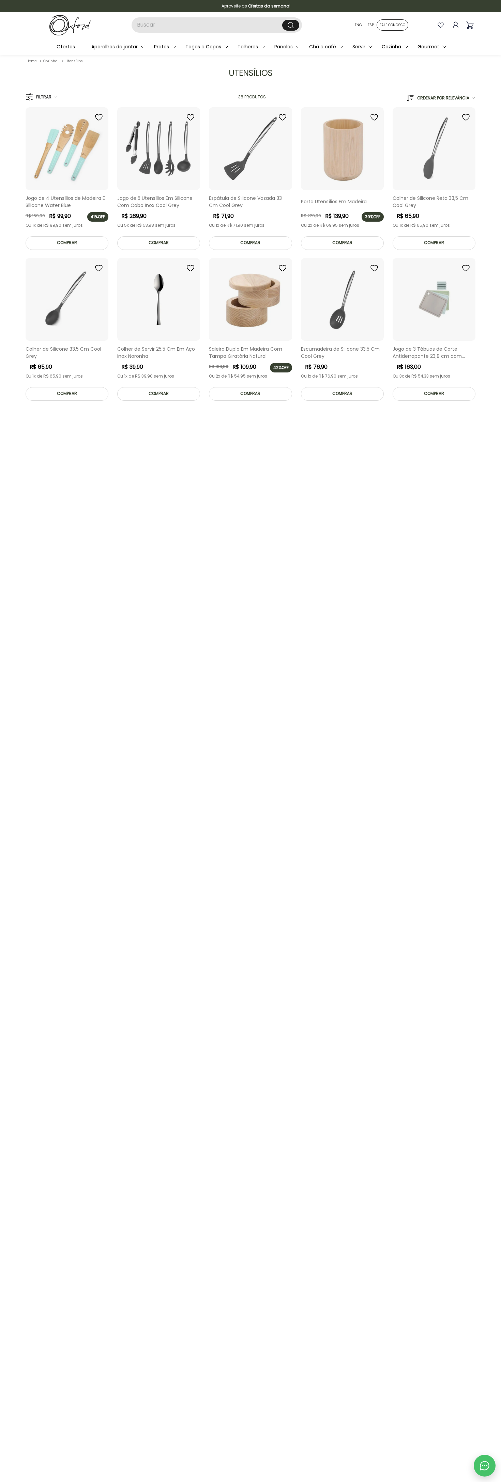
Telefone (250, 769)
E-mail (247, 741)
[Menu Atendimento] (485, 1466)
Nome (246, 713)
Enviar (306, 806)
